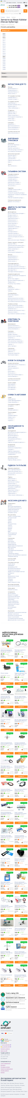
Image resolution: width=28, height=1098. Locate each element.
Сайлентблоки (11, 493)
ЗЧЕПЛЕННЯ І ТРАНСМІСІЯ (13, 139)
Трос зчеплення (12, 166)
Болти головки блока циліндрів (16, 213)
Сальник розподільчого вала (15, 236)
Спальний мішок (12, 534)
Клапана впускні (12, 220)
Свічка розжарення (13, 129)
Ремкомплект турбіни (13, 289)
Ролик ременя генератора (15, 117)
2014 (4, 46)
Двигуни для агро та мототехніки (16, 620)
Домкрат (10, 505)
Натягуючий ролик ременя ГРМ (16, 245)
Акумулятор (11, 124)
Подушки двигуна (12, 228)
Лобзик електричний (13, 602)
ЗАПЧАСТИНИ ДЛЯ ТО (17, 84)
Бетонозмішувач (12, 607)
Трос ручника (11, 185)
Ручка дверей (11, 389)
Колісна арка (11, 371)
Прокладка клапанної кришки (15, 271)
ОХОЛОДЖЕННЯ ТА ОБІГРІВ (16, 427)
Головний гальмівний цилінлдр (16, 193)
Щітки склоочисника (13, 133)
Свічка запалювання (13, 328)
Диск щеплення (12, 146)
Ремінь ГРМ (11, 118)
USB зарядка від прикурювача (15, 550)
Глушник (10, 296)
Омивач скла (11, 417)
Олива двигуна (12, 399)
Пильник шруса (12, 155)
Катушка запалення (13, 325)
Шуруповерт (11, 599)
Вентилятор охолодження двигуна (17, 432)
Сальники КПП (11, 158)
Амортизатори (12, 103)
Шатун (9, 238)
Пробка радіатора (12, 437)
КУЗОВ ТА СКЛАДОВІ (16, 360)
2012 (4, 42)
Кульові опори (12, 106)
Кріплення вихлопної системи (15, 298)
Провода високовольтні (14, 327)
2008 (4, 67)
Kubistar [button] (4, 77)
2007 (4, 65)
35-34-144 (13, 7)
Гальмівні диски (12, 97)
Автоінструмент (12, 593)
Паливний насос (12, 308)
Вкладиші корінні (12, 215)
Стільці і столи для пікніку (14, 516)
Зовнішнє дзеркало (13, 368)
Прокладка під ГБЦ (5, 858)
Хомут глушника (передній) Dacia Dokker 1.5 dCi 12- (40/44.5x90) (21, 813)
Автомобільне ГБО (12, 567)
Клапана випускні (12, 221)
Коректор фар (11, 350)
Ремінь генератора (13, 115)
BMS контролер (12, 547)
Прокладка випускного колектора (16, 268)
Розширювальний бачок (14, 439)
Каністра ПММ (11, 560)
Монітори (10, 552)
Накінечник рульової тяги (14, 471)
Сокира (10, 519)
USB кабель (11, 549)
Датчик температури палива (15, 305)
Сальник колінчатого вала (14, 235)
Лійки (9, 574)
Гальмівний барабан (13, 177)
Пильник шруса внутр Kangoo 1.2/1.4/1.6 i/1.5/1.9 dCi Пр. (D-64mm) (20, 859)
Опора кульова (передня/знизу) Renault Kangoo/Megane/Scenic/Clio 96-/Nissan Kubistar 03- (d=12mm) (7, 906)
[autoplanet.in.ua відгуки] (6, 1040)
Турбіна (10, 291)
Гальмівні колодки (12, 99)
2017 (4, 51)
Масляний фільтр (12, 88)
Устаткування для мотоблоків (15, 618)
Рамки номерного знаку (14, 582)
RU (5, 1)
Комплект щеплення (13, 148)
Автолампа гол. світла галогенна (6, 929)
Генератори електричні (14, 570)
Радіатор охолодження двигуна (16, 442)
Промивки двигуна (13, 410)
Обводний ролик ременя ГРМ (15, 247)
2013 (4, 44)
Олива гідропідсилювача (14, 400)
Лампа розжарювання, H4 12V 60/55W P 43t (20, 929)
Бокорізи (10, 608)
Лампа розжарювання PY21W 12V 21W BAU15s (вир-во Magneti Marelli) (7, 650)
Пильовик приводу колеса (5, 720)
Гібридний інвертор (13, 556)
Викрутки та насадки (13, 595)
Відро (9, 531)
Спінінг (9, 536)
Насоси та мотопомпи (13, 617)
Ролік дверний (12, 387)
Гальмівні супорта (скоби (14, 189)
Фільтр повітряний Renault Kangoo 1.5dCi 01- (21, 766)
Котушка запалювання (6, 975)
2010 (4, 39)
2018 (4, 53)
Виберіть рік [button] (6, 30)
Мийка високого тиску (13, 598)
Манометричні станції (13, 576)
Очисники (10, 418)
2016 (4, 50)
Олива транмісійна (13, 402)
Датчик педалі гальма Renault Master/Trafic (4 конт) (20, 697)
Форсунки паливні (12, 312)
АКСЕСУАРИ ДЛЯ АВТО (17, 500)
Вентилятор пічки (12, 458)
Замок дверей (11, 384)
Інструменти (11, 573)
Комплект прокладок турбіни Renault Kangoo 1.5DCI (6, 836)
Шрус (9, 162)
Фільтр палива (4, 673)
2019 (4, 55)
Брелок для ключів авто (14, 586)
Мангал (10, 522)
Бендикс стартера (12, 334)
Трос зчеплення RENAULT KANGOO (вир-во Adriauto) (21, 790)
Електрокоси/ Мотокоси (14, 596)
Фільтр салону (11, 93)
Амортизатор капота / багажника (16, 364)
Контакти (19, 2)
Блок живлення (12, 542)
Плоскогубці (11, 605)
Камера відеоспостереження (15, 546)
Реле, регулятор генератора (15, 341)
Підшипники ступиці (13, 490)
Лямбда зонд (11, 282)
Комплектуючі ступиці (13, 482)
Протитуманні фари (13, 355)
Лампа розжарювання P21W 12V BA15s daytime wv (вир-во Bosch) (7, 743)
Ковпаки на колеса (12, 589)
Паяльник (10, 539)
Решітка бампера (12, 376)
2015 (4, 48)
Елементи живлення (13, 511)
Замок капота (11, 385)
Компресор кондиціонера (14, 447)
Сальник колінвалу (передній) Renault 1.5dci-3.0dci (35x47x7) (21, 836)
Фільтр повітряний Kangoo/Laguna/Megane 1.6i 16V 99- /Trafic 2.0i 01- (20, 952)
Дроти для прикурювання (14, 506)
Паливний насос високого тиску (16, 310)
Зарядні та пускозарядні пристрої (16, 571)
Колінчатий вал (12, 225)
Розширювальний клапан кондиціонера (14, 453)
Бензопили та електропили (15, 615)
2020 (4, 35)
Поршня (10, 230)
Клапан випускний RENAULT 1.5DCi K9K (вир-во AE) (7, 952)
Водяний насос (12, 112)
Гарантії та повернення (7, 1069)
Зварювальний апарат (13, 604)
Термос (10, 521)
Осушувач (10, 449)
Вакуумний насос (12, 175)
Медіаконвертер (12, 544)
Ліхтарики (10, 580)
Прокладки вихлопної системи (15, 299)
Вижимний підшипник (13, 144)
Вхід (25, 2)
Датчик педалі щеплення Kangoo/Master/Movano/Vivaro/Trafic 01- (21, 720)
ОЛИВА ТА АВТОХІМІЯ (17, 394)
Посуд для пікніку (12, 524)
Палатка (10, 525)
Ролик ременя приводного (15, 252)
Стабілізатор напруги (13, 553)
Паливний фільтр (12, 90)
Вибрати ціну (7, 985)
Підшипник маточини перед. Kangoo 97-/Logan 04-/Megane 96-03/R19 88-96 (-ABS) (21, 906)
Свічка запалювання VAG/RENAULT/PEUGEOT (6, 813)
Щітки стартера (12, 346)
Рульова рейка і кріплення (15, 473)
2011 (4, 40)
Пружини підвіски (12, 491)
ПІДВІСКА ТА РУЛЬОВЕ (17, 465)
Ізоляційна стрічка (12, 512)
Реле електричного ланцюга (15, 342)
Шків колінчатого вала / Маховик (16, 240)
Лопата (10, 530)
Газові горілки (11, 564)
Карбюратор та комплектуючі (15, 307)
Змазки (10, 414)
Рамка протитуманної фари (15, 374)
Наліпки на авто (12, 577)
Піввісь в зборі (12, 157)
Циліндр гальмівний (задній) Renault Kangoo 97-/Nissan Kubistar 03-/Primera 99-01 (20, 743)
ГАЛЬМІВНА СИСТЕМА (17, 171)
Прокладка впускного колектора (16, 266)
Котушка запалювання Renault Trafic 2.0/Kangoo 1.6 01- (21, 975)
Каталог (3, 1072)
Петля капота (11, 373)
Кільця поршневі (12, 223)
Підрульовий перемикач (14, 339)
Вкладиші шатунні (12, 216)
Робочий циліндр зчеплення (15, 149)
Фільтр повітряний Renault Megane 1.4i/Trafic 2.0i (21, 882)
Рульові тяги (11, 474)
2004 (4, 60)
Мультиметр (11, 541)
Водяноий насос (12, 434)
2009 (4, 69)
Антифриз (10, 406)
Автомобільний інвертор (14, 568)
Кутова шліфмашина (13, 601)
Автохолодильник (12, 533)
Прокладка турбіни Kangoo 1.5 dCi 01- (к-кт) (7, 882)
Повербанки (11, 565)
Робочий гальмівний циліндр (15, 197)
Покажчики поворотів (13, 353)
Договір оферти (5, 1070)
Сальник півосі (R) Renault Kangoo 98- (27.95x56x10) (5, 697)
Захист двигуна (12, 366)
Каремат (10, 528)
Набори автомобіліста (13, 509)
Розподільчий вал (12, 231)
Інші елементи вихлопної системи (16, 301)
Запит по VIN (4, 1051)
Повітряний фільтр (13, 92)
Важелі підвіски (12, 480)
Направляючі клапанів (13, 226)
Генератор (11, 337)
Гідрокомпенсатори (13, 218)
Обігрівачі (10, 579)
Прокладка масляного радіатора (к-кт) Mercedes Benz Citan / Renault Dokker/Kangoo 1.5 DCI (20, 650)
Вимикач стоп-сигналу (13, 201)
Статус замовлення (5, 1063)
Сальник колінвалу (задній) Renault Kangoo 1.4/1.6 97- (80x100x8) (6, 790)
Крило (9, 369)
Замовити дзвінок (5, 1049)
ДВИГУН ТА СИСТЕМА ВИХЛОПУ (17, 208)
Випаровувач (11, 446)
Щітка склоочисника (13, 380)
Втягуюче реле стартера (14, 336)
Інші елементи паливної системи (16, 313)
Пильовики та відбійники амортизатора (14, 487)
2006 (4, 64)
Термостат (10, 440)
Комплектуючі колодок (14, 182)
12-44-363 (13, 5)
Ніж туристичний (12, 517)
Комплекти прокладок (13, 265)
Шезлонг (10, 527)
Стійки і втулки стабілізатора (15, 495)
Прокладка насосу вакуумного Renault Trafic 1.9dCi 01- (7, 766)
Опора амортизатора (13, 485)
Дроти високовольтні (13, 125)
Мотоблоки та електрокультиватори (17, 612)
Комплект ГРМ (11, 113)
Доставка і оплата (11, 2)
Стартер (10, 344)
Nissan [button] (4, 73)
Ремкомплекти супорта (14, 184)
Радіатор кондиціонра (13, 451)
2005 (4, 62)
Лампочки (10, 351)
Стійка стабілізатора (13, 108)
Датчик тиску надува (13, 278)
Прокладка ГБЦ (12, 270)
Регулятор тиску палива (14, 283)
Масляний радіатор (13, 435)
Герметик (10, 420)
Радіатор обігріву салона (14, 460)
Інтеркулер (11, 287)
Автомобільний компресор (15, 508)
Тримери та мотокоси (13, 614)
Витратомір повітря (13, 295)
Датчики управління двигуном (15, 280)
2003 (4, 58)
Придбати (7, 660)
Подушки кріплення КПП (14, 160)
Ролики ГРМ (11, 120)
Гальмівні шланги (12, 191)
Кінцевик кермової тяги (14, 104)
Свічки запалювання (13, 127)
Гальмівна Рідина (12, 415)
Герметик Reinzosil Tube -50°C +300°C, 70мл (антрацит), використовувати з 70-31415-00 (21, 674)
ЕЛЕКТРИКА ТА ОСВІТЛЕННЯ (14, 320)
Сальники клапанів (13, 233)
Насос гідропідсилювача (14, 469)
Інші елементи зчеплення (14, 151)
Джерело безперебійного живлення (17, 555)
